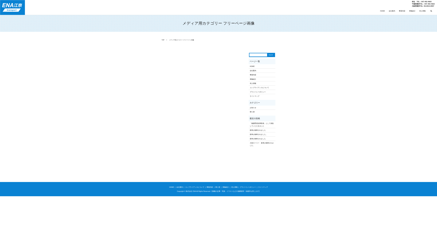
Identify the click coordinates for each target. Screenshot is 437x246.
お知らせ (253, 108)
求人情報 (422, 11)
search (431, 11)
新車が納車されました (258, 130)
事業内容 (402, 11)
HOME (382, 11)
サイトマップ (254, 96)
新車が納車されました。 (258, 134)
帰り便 (252, 112)
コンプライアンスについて (259, 87)
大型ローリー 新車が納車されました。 (262, 144)
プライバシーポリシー (258, 92)
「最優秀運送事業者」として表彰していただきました (262, 124)
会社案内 (392, 11)
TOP (163, 40)
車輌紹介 (412, 11)
